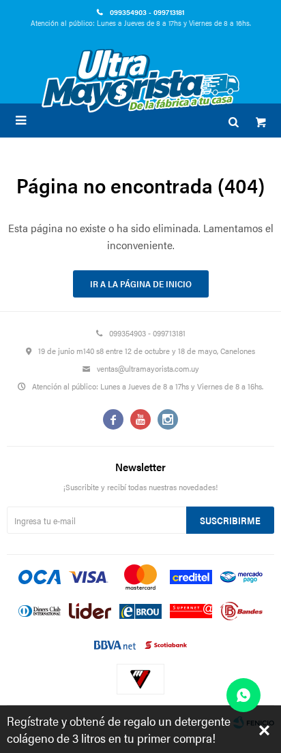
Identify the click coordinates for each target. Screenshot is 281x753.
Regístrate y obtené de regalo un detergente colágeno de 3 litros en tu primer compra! (119, 729)
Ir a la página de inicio (141, 283)
